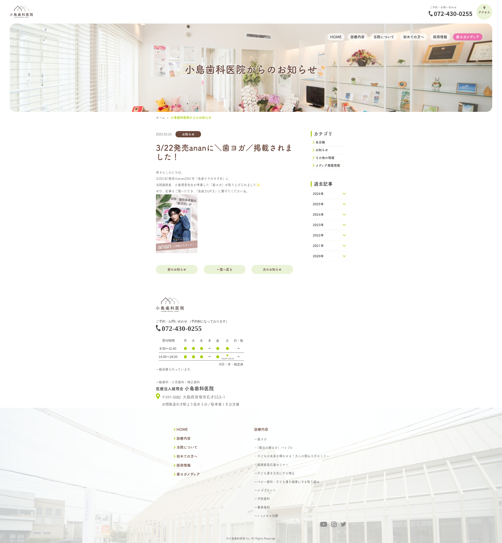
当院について (186, 447)
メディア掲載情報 (328, 165)
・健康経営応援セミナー (271, 464)
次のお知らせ (272, 269)
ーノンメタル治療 (266, 515)
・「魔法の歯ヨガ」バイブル (273, 447)
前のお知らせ (176, 269)
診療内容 (183, 438)
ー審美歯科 (262, 507)
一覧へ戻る (224, 269)
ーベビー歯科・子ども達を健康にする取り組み (287, 481)
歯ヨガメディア (188, 474)
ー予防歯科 (262, 498)
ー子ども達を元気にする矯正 (274, 473)
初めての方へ (186, 456)
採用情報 (183, 465)
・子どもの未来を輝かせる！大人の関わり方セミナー (291, 456)
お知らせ (322, 149)
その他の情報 (325, 157)
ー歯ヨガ (260, 439)
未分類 (320, 142)
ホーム (160, 117)
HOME (182, 429)
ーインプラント (265, 490)
